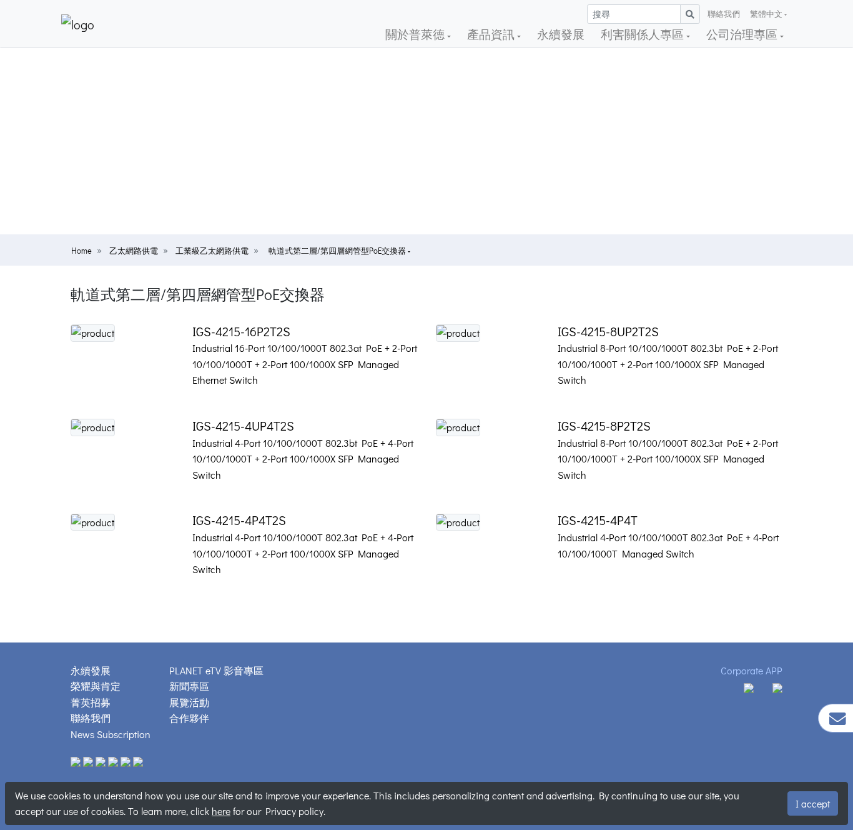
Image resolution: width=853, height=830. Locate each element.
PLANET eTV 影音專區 (216, 670)
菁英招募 (91, 702)
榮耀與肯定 (96, 685)
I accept (813, 803)
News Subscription (110, 734)
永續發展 (560, 34)
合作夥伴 (189, 717)
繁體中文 (766, 14)
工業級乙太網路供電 (212, 251)
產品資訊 (492, 34)
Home (81, 251)
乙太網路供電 (133, 251)
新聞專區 (189, 685)
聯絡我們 (724, 14)
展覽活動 (189, 702)
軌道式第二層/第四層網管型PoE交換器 (338, 251)
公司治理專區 (743, 34)
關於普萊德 (416, 34)
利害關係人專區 (643, 34)
